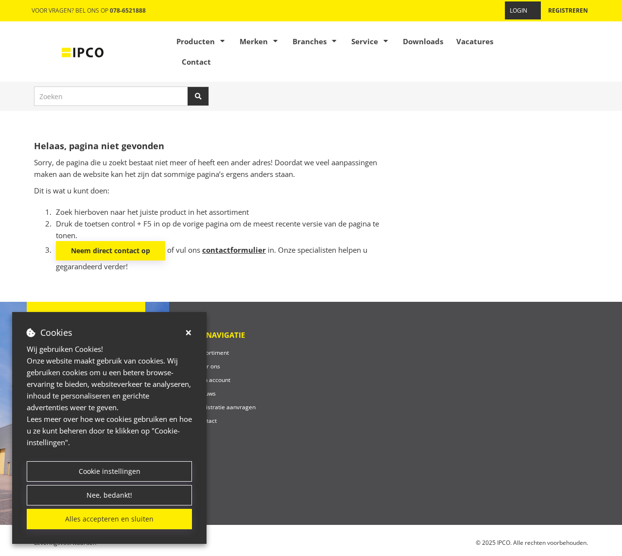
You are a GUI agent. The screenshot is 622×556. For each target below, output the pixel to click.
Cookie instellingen (109, 471)
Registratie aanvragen (226, 407)
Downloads (423, 41)
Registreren (568, 10)
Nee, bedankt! (109, 495)
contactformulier (234, 250)
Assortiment (212, 352)
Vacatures (474, 41)
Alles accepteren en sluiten (109, 518)
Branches (310, 41)
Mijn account (213, 380)
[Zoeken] (198, 96)
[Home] (82, 51)
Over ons (208, 366)
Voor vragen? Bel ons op (89, 10)
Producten (195, 41)
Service (364, 41)
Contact (196, 62)
